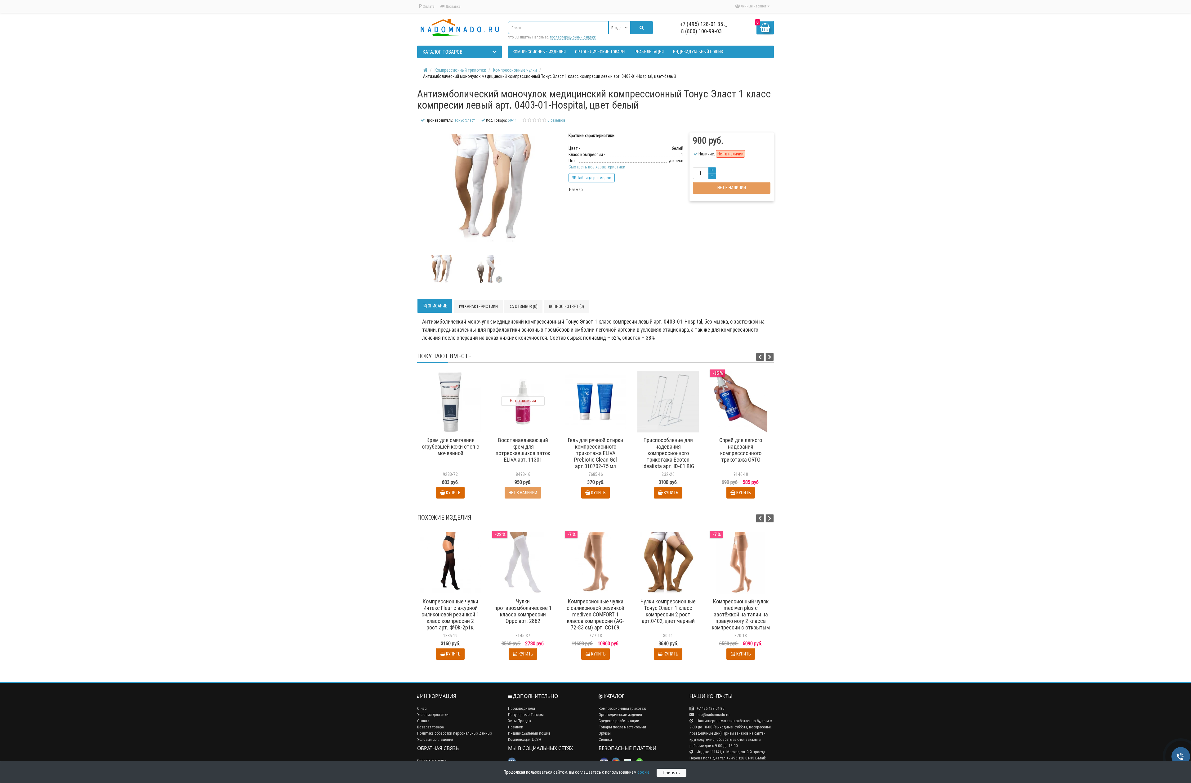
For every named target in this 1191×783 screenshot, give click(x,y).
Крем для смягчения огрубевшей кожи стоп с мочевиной (450, 446)
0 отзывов (556, 120)
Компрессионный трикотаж (622, 708)
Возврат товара (430, 727)
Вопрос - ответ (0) (566, 306)
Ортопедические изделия (620, 714)
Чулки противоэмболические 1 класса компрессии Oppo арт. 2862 (523, 611)
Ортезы (605, 733)
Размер (576, 189)
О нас (421, 708)
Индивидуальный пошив (529, 733)
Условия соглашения (435, 739)
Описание (437, 306)
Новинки (515, 727)
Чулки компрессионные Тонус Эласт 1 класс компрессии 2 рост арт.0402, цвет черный (668, 611)
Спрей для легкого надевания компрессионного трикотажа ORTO (740, 449)
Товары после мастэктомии (622, 727)
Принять (671, 772)
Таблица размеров (593, 178)
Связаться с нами (432, 760)
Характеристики (481, 306)
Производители (521, 708)
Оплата (428, 6)
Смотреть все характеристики (597, 167)
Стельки (605, 739)
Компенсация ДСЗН (524, 739)
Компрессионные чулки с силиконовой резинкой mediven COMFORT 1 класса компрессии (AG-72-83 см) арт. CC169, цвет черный (595, 618)
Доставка (452, 6)
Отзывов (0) (526, 306)
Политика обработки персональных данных (454, 733)
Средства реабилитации (619, 720)
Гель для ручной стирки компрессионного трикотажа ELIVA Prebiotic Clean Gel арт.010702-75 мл (595, 453)
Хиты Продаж (519, 720)
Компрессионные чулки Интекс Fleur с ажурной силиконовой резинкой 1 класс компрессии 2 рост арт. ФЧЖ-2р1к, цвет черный (450, 618)
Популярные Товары (526, 714)
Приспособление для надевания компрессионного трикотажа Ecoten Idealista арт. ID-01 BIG (668, 453)
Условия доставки (432, 714)
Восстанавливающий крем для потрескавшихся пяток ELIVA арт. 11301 (523, 449)
